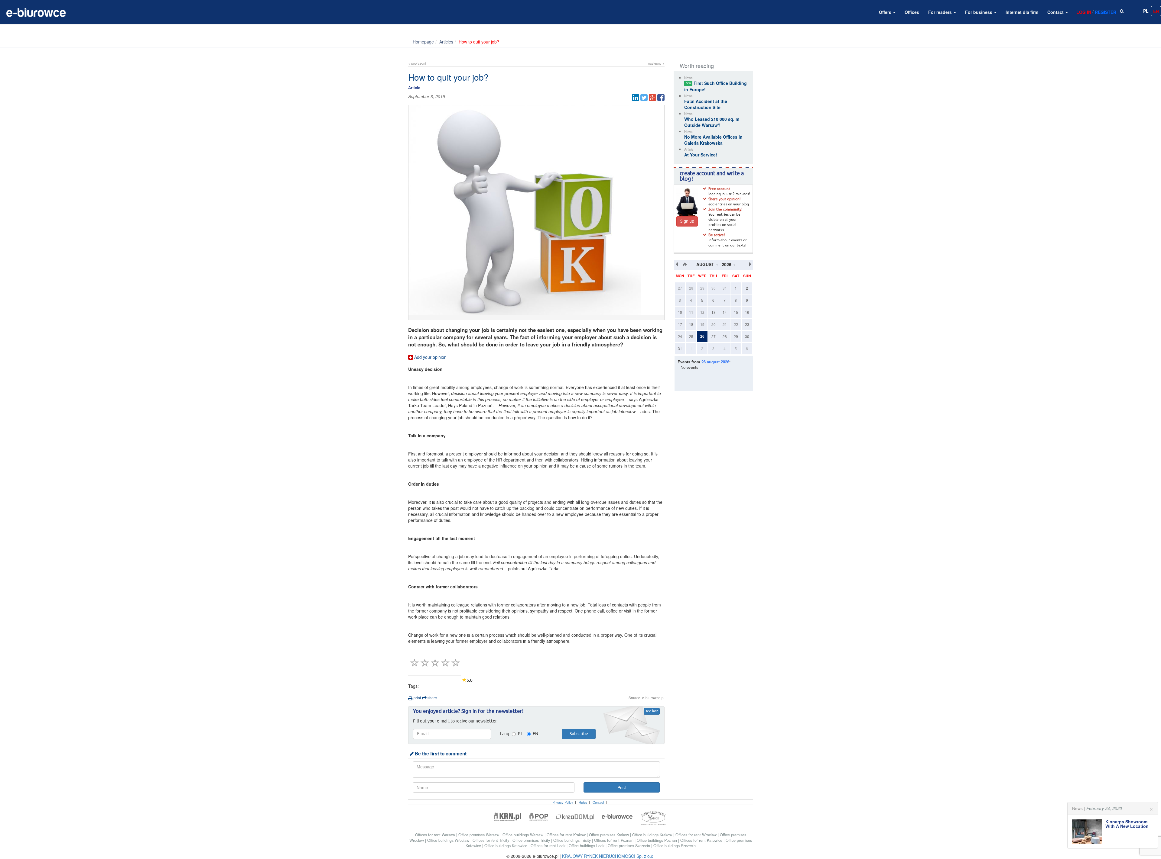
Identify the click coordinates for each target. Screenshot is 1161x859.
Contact (1056, 12)
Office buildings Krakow (652, 835)
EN (1156, 11)
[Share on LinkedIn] (635, 97)
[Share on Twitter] (644, 97)
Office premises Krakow (609, 835)
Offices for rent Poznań (614, 840)
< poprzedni (417, 63)
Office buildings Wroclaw (448, 840)
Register (1105, 12)
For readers (940, 12)
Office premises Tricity (531, 840)
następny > (656, 63)
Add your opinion (430, 357)
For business (979, 12)
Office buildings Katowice (506, 845)
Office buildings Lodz (587, 845)
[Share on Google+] (652, 97)
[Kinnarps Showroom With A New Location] (1088, 831)
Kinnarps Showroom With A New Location (1127, 824)
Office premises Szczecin (629, 845)
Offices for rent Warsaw (435, 835)
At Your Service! (700, 155)
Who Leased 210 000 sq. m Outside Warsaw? (711, 122)
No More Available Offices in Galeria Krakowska (713, 140)
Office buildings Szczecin (674, 845)
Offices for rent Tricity (491, 840)
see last (652, 711)
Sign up (687, 221)
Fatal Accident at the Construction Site (705, 104)
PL (1146, 11)
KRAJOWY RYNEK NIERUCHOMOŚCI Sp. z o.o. (608, 856)
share (432, 697)
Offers (886, 12)
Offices (912, 12)
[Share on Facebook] (661, 97)
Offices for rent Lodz (549, 845)
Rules (583, 802)
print (417, 697)
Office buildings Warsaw (523, 835)
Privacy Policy (562, 802)
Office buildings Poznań (657, 840)
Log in (1083, 12)
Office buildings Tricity (572, 840)
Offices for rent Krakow (567, 835)
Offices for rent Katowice (702, 840)
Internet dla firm (1022, 12)
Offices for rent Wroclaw (696, 835)
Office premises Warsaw (479, 835)
